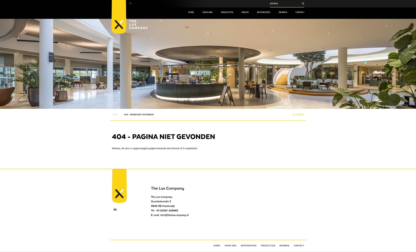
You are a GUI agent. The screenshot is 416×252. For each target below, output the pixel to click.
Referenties (263, 12)
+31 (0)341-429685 (167, 210)
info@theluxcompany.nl (174, 215)
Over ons (207, 12)
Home (191, 12)
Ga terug (298, 114)
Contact (299, 12)
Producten (227, 12)
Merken (283, 12)
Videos (245, 12)
